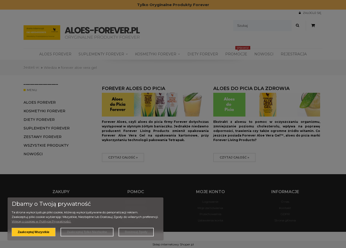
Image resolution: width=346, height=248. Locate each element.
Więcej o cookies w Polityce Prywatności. (41, 221)
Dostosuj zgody (136, 232)
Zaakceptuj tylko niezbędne (87, 232)
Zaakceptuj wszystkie (33, 232)
